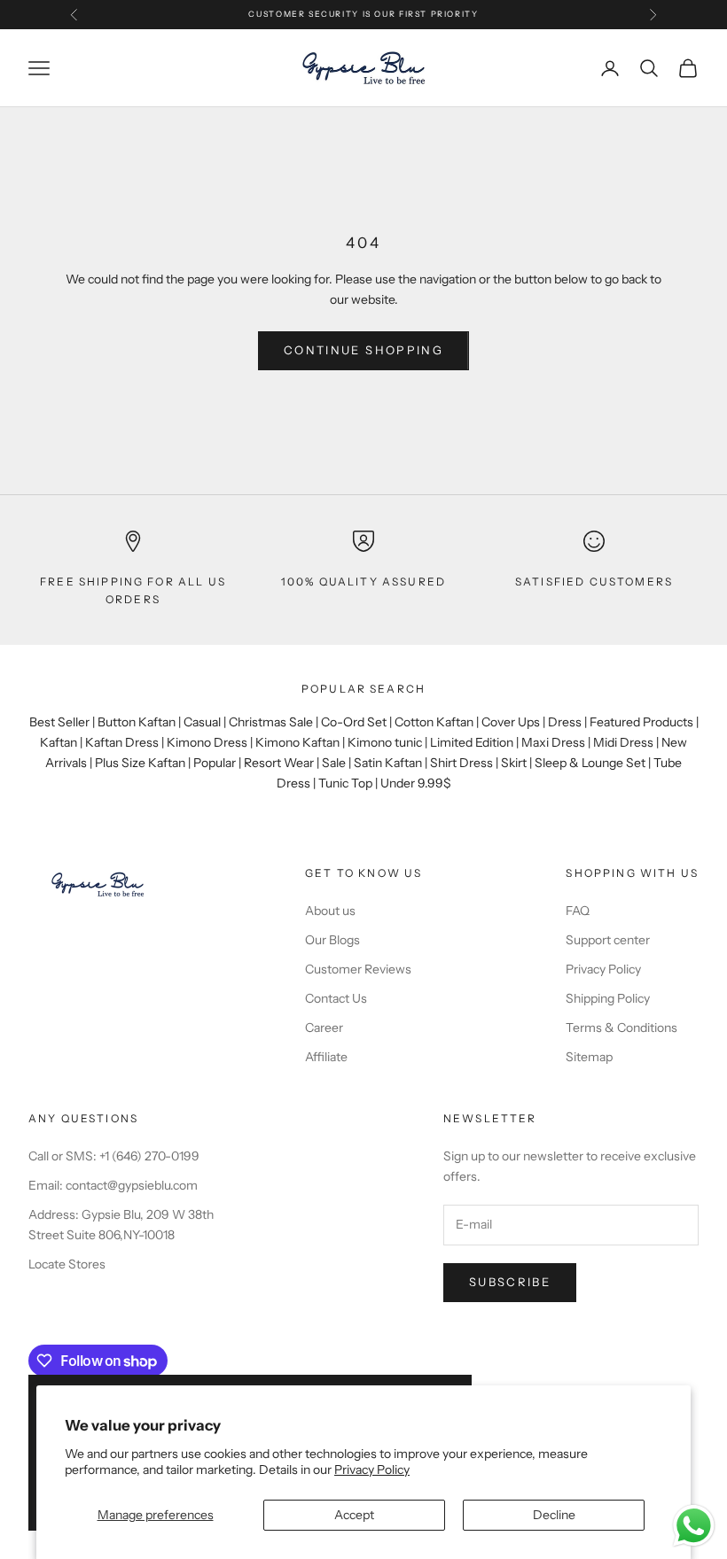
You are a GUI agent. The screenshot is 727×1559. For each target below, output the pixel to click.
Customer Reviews (358, 969)
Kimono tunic (385, 742)
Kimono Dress (207, 742)
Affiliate (326, 1057)
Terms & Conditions (621, 1027)
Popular (214, 763)
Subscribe (510, 1282)
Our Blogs (332, 940)
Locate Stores (67, 1264)
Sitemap (589, 1057)
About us (330, 911)
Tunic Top (345, 783)
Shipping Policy (608, 998)
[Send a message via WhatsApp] (693, 1525)
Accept (354, 1515)
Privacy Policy (372, 1470)
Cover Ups (510, 722)
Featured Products (641, 722)
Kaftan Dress (122, 742)
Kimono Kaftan (297, 742)
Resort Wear (279, 763)
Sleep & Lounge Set (590, 763)
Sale (334, 763)
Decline (554, 1515)
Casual (202, 722)
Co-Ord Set (354, 722)
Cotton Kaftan (434, 722)
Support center (608, 940)
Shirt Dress (461, 763)
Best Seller (59, 722)
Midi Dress (623, 742)
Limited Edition (471, 742)
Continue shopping (363, 350)
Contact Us (336, 998)
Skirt (514, 763)
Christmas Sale (271, 722)
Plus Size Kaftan (140, 763)
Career (324, 1027)
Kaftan (58, 742)
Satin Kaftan (388, 763)
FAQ (578, 911)
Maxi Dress (553, 742)
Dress (565, 722)
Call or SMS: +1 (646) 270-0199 (113, 1156)
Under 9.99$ (415, 783)
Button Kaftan (137, 722)
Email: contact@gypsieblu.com (113, 1185)
